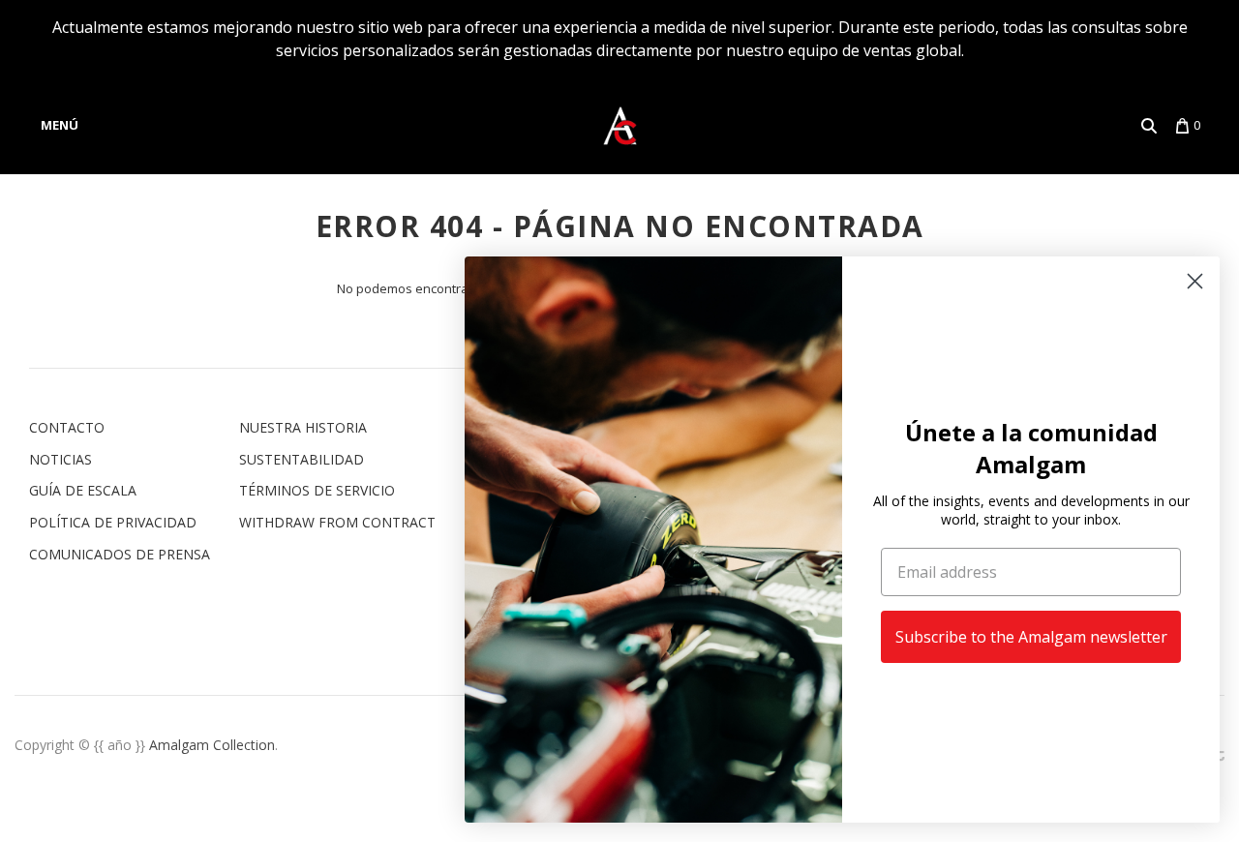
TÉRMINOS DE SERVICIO (317, 490)
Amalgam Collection (212, 745)
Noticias (60, 459)
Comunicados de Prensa (119, 554)
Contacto (67, 427)
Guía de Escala (82, 490)
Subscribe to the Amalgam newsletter (1031, 636)
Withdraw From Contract (337, 522)
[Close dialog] (1195, 281)
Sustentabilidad (301, 459)
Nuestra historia (303, 427)
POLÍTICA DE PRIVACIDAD (112, 522)
